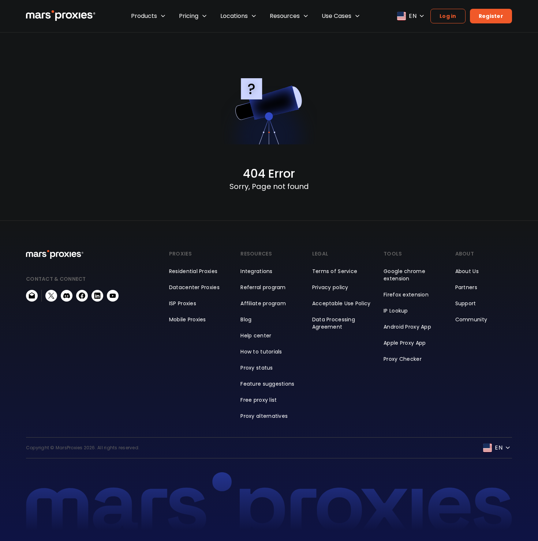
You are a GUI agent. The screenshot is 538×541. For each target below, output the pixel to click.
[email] (32, 296)
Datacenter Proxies (194, 287)
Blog (245, 319)
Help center (255, 335)
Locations (234, 16)
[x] (51, 296)
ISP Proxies (182, 303)
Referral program (262, 287)
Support (465, 303)
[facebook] (82, 296)
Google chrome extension (404, 275)
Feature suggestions (267, 383)
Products (144, 16)
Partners (466, 287)
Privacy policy (330, 287)
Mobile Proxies (187, 319)
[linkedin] (97, 296)
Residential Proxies (193, 271)
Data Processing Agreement (333, 323)
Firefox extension (406, 294)
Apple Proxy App (405, 343)
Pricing (188, 16)
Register (491, 16)
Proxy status (256, 367)
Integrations (256, 271)
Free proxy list (258, 400)
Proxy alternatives (264, 416)
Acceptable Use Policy (341, 303)
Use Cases (336, 16)
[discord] (66, 296)
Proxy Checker (403, 359)
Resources (285, 16)
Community (471, 319)
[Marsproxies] (61, 15)
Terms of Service (334, 271)
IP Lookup (396, 310)
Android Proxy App (407, 326)
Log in (448, 16)
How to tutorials (261, 351)
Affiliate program (263, 303)
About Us (467, 271)
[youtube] (113, 296)
